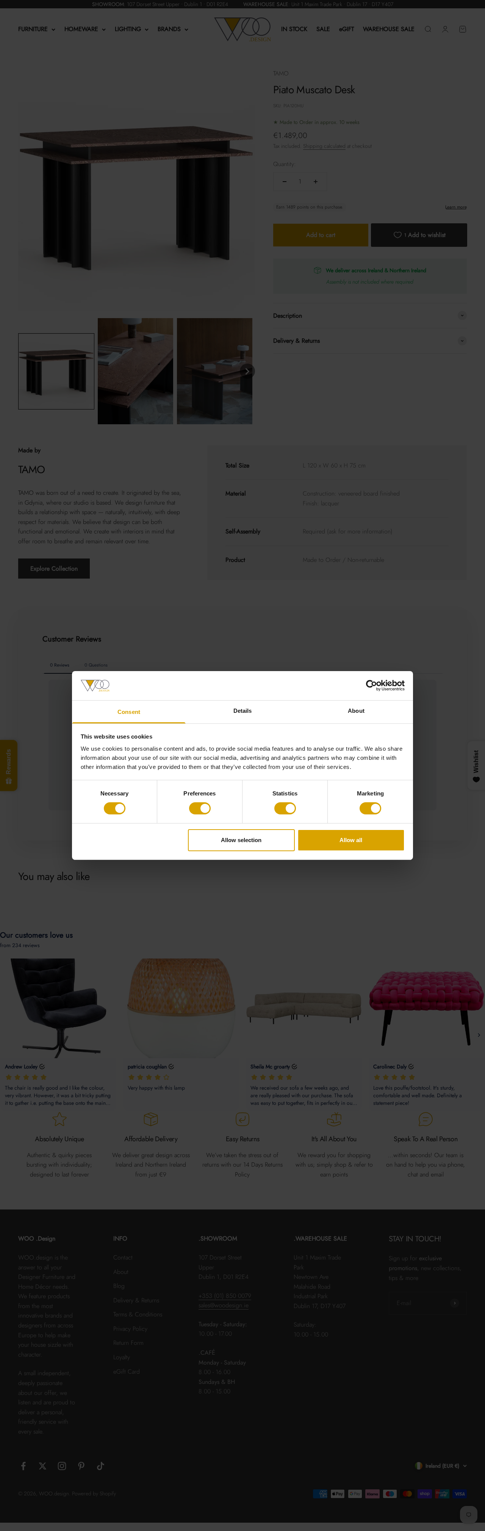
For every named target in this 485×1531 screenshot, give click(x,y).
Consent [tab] (128, 712)
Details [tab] (242, 710)
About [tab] (356, 710)
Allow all (351, 840)
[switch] (200, 808)
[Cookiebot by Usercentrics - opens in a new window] (371, 685)
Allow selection (241, 840)
